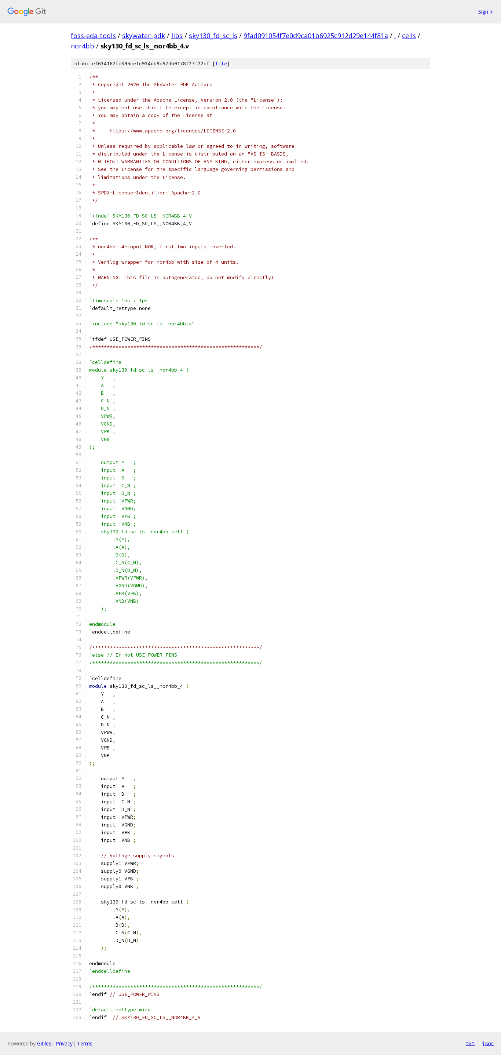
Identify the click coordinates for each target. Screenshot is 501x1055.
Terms (84, 1043)
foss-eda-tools (93, 35)
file (221, 64)
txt (470, 1043)
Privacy (64, 1043)
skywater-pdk (143, 35)
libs (177, 35)
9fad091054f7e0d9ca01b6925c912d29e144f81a (316, 35)
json (488, 1043)
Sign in (486, 11)
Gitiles (44, 1043)
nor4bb (82, 45)
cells (409, 35)
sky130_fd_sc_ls (213, 35)
